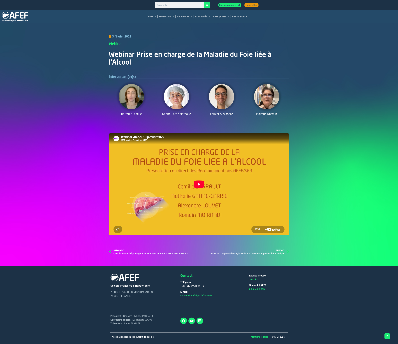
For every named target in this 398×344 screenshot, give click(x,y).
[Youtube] (191, 321)
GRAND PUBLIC (240, 16)
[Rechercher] (207, 5)
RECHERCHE (183, 16)
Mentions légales (259, 337)
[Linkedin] (200, 321)
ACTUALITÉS (201, 16)
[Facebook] (183, 321)
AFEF (150, 16)
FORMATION (165, 16)
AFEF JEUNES (219, 16)
